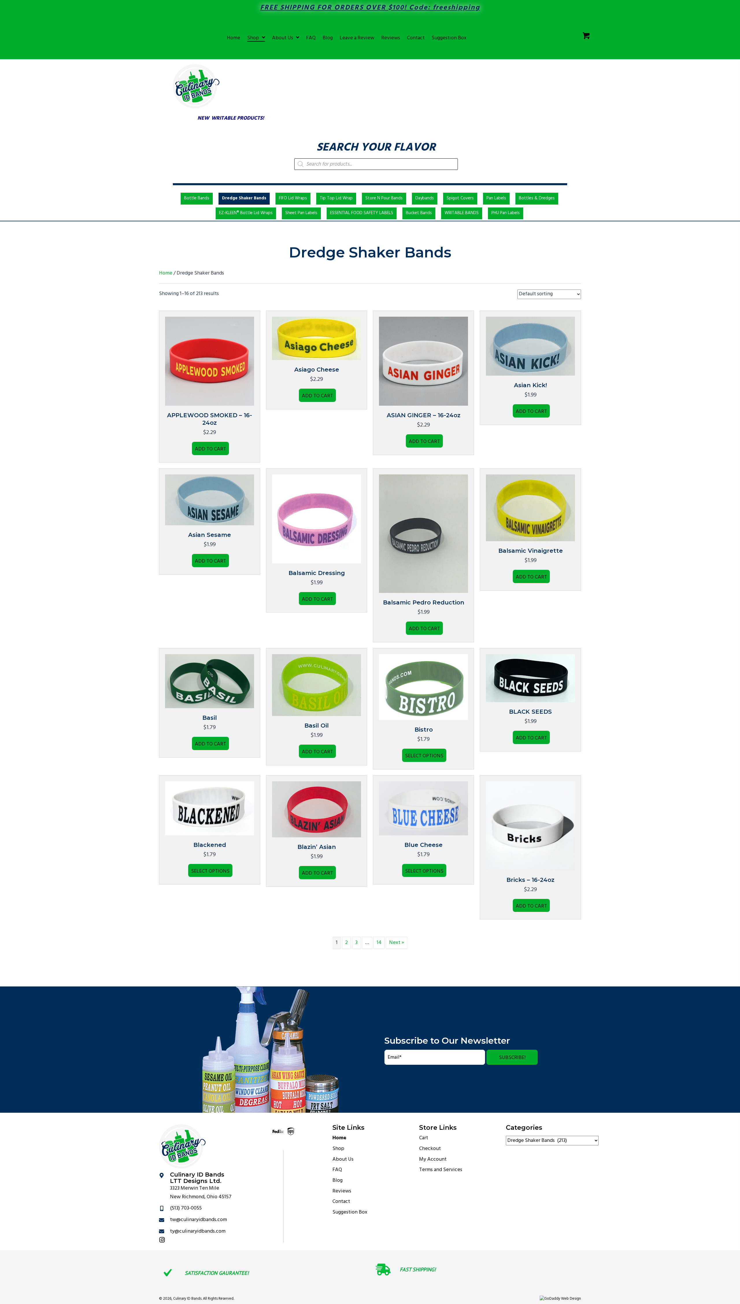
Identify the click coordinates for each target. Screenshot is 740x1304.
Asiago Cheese (316, 369)
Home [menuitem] (339, 1138)
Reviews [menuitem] (341, 1191)
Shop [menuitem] (338, 1149)
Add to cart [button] (210, 449)
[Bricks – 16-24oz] (530, 825)
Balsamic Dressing (316, 573)
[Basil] (209, 681)
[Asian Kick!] (530, 346)
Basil (209, 717)
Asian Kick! (530, 385)
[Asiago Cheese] (316, 338)
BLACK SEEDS (530, 711)
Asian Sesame (209, 534)
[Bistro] (423, 687)
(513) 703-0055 (186, 1208)
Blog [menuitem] (337, 1180)
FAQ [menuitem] (337, 1170)
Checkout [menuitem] (430, 1149)
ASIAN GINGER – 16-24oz (423, 415)
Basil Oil (316, 725)
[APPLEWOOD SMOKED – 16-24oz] (209, 361)
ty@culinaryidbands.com (197, 1231)
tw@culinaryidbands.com (198, 1220)
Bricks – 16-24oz (530, 879)
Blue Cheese (423, 844)
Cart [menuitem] (423, 1138)
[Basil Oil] (316, 685)
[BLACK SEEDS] (530, 678)
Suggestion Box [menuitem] (349, 1212)
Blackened (209, 844)
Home (165, 273)
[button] (512, 1057)
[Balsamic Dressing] (316, 519)
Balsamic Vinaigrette (530, 550)
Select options (424, 756)
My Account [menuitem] (433, 1159)
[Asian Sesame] (209, 500)
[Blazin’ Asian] (316, 809)
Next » (396, 942)
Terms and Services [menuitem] (440, 1170)
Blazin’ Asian (316, 846)
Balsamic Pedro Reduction (423, 602)
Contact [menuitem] (341, 1201)
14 (379, 942)
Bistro (424, 729)
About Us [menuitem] (343, 1159)
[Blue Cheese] (423, 808)
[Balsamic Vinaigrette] (530, 508)
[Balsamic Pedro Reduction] (423, 533)
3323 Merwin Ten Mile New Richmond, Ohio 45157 (201, 1192)
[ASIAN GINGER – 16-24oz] (423, 361)
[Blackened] (209, 808)
